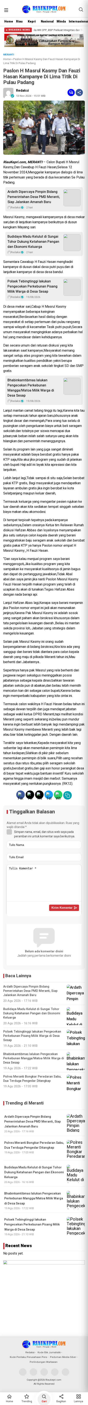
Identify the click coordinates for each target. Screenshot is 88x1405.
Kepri (32, 21)
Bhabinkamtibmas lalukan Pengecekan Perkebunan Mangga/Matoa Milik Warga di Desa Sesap (30, 388)
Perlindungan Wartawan (43, 1362)
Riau (19, 21)
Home (8, 21)
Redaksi (22, 90)
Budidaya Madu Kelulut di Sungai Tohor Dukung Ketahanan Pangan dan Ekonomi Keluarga (33, 241)
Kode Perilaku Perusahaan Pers (28, 1357)
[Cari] (81, 9)
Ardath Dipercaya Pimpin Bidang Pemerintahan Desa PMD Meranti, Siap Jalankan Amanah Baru (33, 197)
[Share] (79, 92)
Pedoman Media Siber (63, 1357)
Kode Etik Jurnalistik (49, 1352)
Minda (61, 21)
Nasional (47, 21)
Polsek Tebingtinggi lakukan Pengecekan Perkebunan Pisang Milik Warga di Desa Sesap (32, 286)
